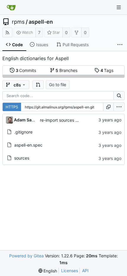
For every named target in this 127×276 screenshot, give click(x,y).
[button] (38, 84)
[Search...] (119, 95)
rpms (18, 22)
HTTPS (12, 107)
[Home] (11, 7)
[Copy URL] (108, 106)
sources (21, 158)
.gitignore (23, 131)
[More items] (120, 44)
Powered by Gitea (26, 255)
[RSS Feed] (7, 32)
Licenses (69, 270)
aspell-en (41, 22)
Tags (107, 70)
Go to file (57, 84)
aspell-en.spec (28, 144)
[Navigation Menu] (118, 7)
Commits (26, 70)
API (85, 270)
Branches (66, 70)
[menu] (119, 106)
